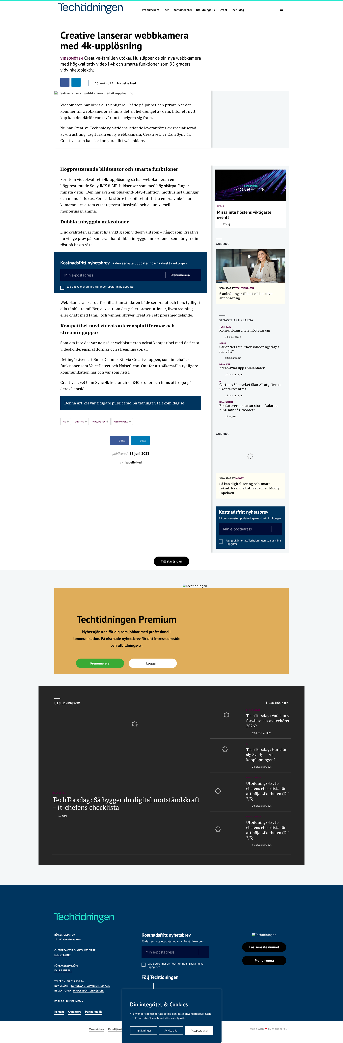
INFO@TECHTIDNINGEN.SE (88, 990)
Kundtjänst (115, 1029)
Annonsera (74, 1011)
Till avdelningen (277, 703)
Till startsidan (171, 561)
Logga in (153, 663)
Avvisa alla (171, 1030)
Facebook (146, 988)
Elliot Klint (62, 955)
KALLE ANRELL (63, 970)
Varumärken (96, 1029)
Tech (166, 10)
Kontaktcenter (182, 10)
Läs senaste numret (264, 947)
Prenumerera (150, 10)
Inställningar (143, 1030)
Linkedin (161, 988)
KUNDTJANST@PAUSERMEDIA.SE (90, 986)
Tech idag (237, 10)
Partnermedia (93, 1011)
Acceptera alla (199, 1030)
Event (223, 10)
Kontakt (59, 1011)
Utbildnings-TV (206, 10)
